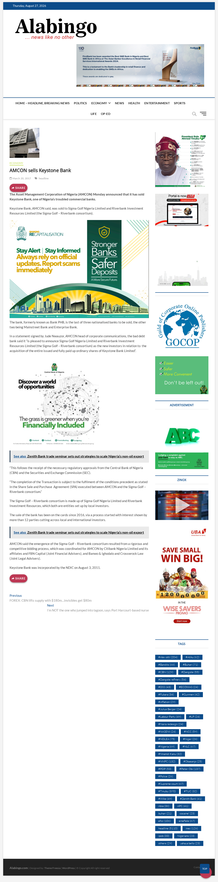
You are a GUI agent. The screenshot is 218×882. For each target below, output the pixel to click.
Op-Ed (105, 114)
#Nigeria (166, 746)
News (119, 103)
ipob (163, 835)
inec (192, 828)
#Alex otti (168, 657)
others (165, 843)
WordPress (68, 868)
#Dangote (190, 672)
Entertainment (157, 103)
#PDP (164, 768)
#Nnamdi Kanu (170, 754)
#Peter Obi (189, 768)
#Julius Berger (170, 709)
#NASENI (167, 731)
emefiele (187, 821)
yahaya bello (190, 843)
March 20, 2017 (21, 178)
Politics (80, 103)
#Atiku (192, 657)
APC (182, 806)
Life (94, 114)
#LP (194, 716)
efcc (164, 821)
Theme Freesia (52, 868)
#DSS (164, 687)
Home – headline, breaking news (43, 103)
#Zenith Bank (191, 798)
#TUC (190, 791)
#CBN (165, 672)
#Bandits (166, 664)
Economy (99, 103)
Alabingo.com (19, 868)
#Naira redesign (170, 724)
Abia (163, 806)
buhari (165, 813)
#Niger (190, 739)
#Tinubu (167, 791)
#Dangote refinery (172, 679)
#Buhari (190, 664)
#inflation (166, 702)
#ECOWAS (188, 687)
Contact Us (199, 867)
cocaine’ (187, 813)
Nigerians (186, 835)
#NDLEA (166, 739)
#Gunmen (191, 694)
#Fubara (166, 694)
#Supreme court (171, 783)
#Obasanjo (193, 761)
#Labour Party (169, 716)
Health (134, 103)
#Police (165, 776)
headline (44, 178)
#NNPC (166, 761)
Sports (179, 103)
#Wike (165, 798)
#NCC (190, 731)
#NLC (189, 746)
